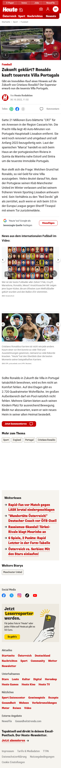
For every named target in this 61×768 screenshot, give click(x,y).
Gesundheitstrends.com (28, 721)
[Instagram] (19, 595)
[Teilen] (23, 109)
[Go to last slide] (3, 260)
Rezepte (53, 697)
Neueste (51, 16)
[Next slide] (58, 260)
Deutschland (42, 655)
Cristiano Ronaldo (46, 440)
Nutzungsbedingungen (42, 756)
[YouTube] (35, 595)
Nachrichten (9, 661)
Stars (5, 679)
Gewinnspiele (36, 697)
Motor (5, 708)
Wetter (52, 661)
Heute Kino (28, 684)
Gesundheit (9, 703)
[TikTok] (27, 595)
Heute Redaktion (23, 95)
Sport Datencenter (13, 697)
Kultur (26, 679)
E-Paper (10, 2)
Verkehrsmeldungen (44, 703)
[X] (12, 595)
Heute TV (44, 684)
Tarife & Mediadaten (28, 751)
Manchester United (12, 572)
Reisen (17, 708)
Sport (21, 16)
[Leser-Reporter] (41, 9)
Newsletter (9, 666)
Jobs (36, 2)
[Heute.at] (10, 9)
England (17, 440)
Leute (15, 679)
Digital (37, 679)
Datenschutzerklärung (14, 756)
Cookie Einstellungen (13, 762)
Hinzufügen (48, 223)
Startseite (6, 22)
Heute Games (10, 684)
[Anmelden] (48, 9)
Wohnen (24, 703)
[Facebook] (17, 108)
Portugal (29, 440)
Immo (24, 2)
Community (38, 661)
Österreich (9, 16)
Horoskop (51, 679)
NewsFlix (50, 2)
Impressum (8, 751)
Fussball (24, 22)
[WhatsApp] (11, 108)
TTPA (46, 751)
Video (27, 708)
